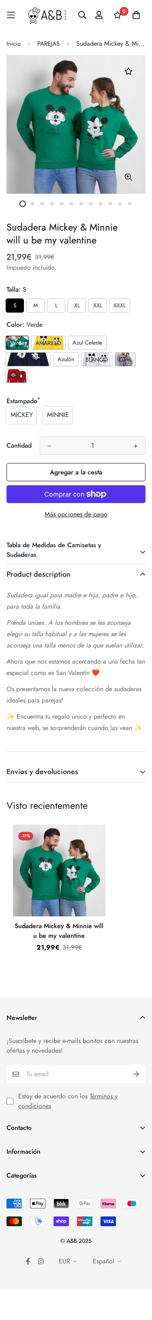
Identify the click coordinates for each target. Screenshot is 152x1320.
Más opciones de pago (76, 514)
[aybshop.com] (47, 15)
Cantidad (19, 445)
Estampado (23, 401)
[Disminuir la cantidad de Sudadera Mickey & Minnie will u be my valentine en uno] (49, 446)
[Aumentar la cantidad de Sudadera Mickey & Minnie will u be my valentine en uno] (135, 446)
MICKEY (22, 414)
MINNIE (58, 414)
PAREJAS (48, 43)
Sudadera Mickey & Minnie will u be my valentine (59, 930)
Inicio (13, 43)
